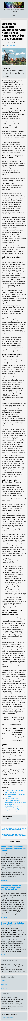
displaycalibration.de (11, 1014)
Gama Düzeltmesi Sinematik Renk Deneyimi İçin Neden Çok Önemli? (13, 848)
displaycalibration (10, 45)
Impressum (12, 1017)
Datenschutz (5, 1017)
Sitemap (4, 988)
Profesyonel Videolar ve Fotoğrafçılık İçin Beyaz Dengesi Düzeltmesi (11, 887)
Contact (4, 984)
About (3, 981)
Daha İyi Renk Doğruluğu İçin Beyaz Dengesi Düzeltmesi (12, 924)
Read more (4, 880)
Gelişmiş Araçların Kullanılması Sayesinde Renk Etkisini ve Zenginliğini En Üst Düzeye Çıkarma (13, 830)
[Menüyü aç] (14, 15)
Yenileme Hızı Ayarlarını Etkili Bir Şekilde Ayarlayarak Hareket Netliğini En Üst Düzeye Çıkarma (13, 836)
